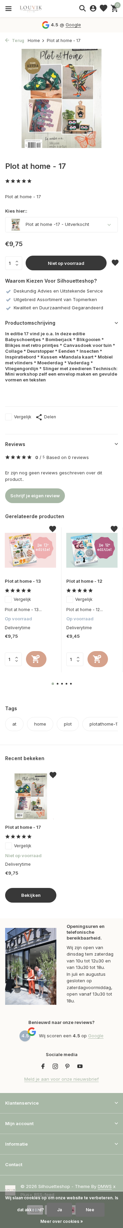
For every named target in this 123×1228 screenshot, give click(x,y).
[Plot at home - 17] (30, 796)
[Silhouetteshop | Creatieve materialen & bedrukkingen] (35, 8)
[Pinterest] (67, 1067)
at (14, 724)
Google (73, 24)
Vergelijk (22, 416)
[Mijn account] (93, 8)
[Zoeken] (82, 8)
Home (34, 40)
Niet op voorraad (66, 263)
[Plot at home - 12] (92, 550)
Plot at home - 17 (23, 827)
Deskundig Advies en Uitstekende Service (58, 291)
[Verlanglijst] (103, 8)
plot (68, 724)
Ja (59, 1209)
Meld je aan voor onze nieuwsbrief (61, 1079)
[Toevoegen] (36, 659)
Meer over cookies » (61, 1221)
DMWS (105, 1186)
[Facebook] (43, 1067)
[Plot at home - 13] (30, 550)
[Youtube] (80, 1067)
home (40, 724)
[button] (52, 684)
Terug (17, 40)
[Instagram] (55, 1067)
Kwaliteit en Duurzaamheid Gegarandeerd (58, 307)
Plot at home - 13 (23, 581)
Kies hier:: (16, 211)
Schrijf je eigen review (35, 495)
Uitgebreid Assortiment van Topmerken (55, 299)
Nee (90, 1209)
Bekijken (31, 895)
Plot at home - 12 (84, 581)
